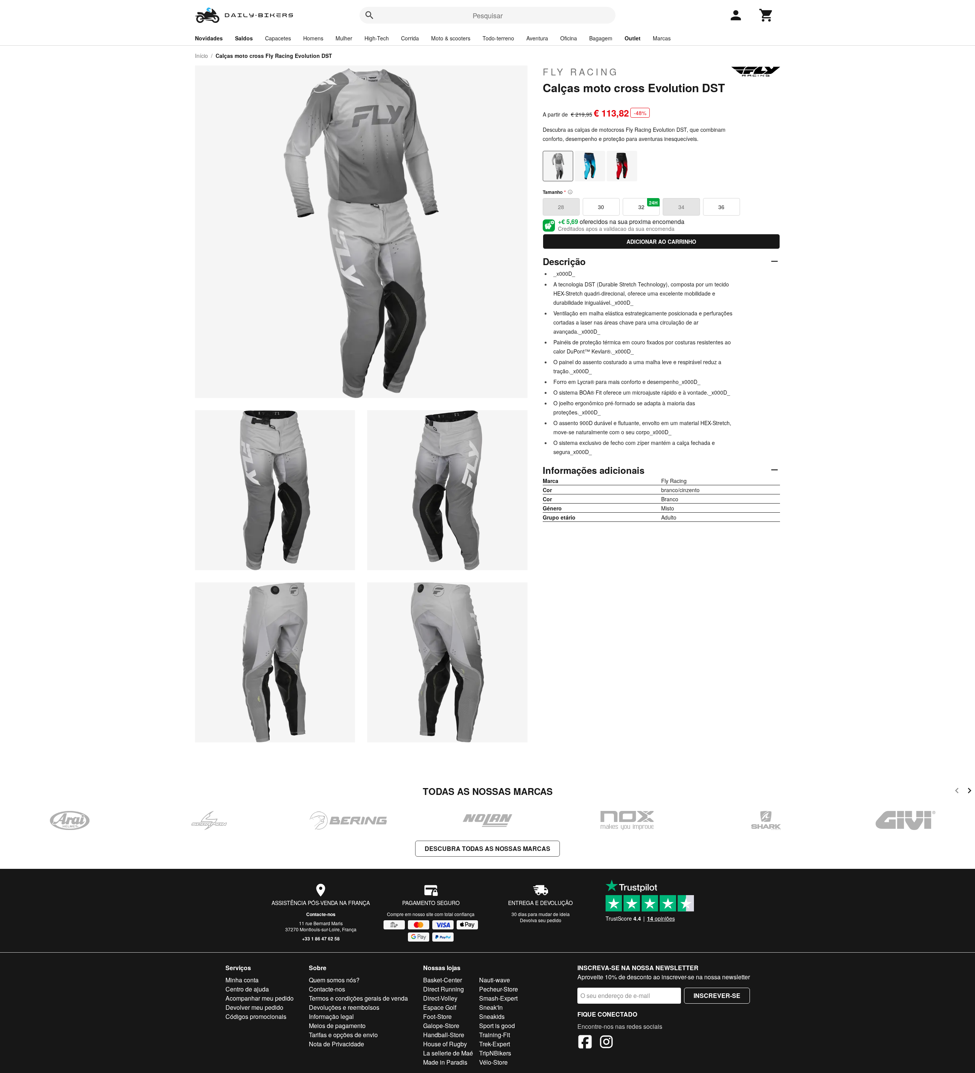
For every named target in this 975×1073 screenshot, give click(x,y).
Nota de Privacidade (336, 1043)
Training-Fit (494, 1034)
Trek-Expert (494, 1043)
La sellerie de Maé (448, 1053)
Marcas (662, 38)
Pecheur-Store (498, 989)
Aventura (537, 38)
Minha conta (242, 979)
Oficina (568, 38)
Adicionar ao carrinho (661, 241)
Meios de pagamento (337, 1025)
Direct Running (443, 989)
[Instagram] (606, 1043)
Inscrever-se (717, 995)
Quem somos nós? (334, 979)
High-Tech (376, 38)
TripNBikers (495, 1053)
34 (681, 207)
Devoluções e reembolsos (344, 1007)
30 (601, 207)
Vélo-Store (493, 1062)
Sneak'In (491, 1007)
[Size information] (570, 192)
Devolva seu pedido (540, 920)
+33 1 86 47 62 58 (321, 938)
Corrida (410, 38)
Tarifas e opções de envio (343, 1034)
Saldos (244, 38)
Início (201, 55)
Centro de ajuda (247, 989)
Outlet (633, 38)
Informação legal (331, 1016)
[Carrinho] (766, 15)
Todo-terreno (498, 38)
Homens (313, 38)
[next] (969, 791)
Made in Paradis (445, 1062)
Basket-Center (442, 979)
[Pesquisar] (369, 15)
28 (561, 207)
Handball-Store (443, 1034)
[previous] (956, 791)
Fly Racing (581, 72)
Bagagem (600, 38)
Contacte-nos (321, 914)
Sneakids (492, 1016)
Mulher (344, 38)
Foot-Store (437, 1016)
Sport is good (497, 1025)
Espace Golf (439, 1007)
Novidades (209, 38)
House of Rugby (445, 1043)
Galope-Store (441, 1025)
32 (648, 205)
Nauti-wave (494, 979)
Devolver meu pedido (254, 1007)
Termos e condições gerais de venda (358, 998)
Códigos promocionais (255, 1016)
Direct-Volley (440, 998)
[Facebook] (585, 1043)
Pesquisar (488, 15)
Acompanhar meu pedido (259, 998)
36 (721, 207)
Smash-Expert (498, 998)
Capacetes (278, 38)
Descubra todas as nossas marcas (487, 848)
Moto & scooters (450, 38)
